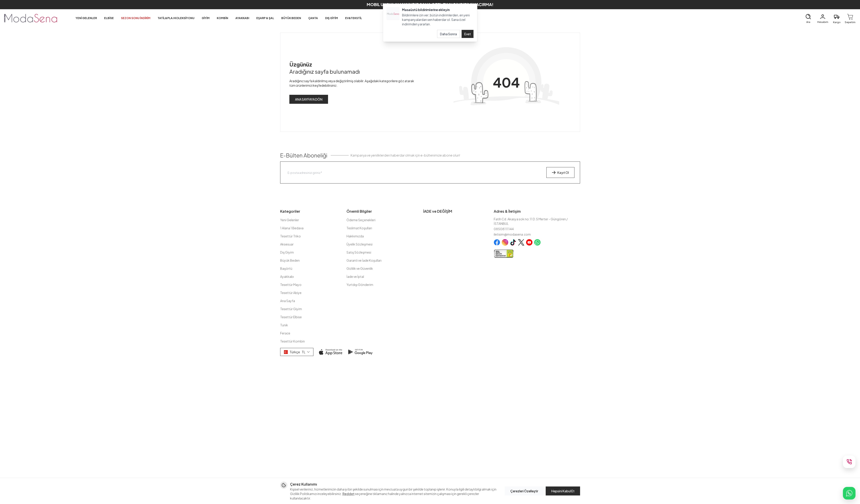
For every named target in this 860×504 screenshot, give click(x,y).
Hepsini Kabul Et (562, 491)
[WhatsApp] (849, 493)
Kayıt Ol (563, 172)
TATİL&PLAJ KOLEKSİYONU (176, 18)
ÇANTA (313, 18)
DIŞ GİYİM (331, 18)
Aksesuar (287, 244)
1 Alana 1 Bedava (292, 228)
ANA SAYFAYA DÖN (308, 99)
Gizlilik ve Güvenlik (359, 268)
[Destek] (849, 461)
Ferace (285, 333)
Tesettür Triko (290, 236)
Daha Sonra (448, 34)
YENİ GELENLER (86, 18)
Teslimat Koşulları (359, 228)
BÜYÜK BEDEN (291, 18)
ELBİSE (109, 18)
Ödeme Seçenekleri (360, 220)
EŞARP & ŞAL (265, 18)
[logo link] (31, 18)
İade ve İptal (355, 276)
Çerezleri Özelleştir (524, 491)
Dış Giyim (287, 252)
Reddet (348, 494)
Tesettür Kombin (292, 341)
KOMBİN (222, 18)
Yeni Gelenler (289, 220)
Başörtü (286, 268)
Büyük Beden (290, 260)
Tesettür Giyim (291, 309)
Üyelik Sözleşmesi (359, 244)
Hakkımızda (355, 236)
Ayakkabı (287, 276)
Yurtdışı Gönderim (359, 285)
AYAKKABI (242, 18)
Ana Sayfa (287, 301)
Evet (467, 34)
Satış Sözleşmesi (358, 252)
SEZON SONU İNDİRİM (135, 18)
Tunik (284, 325)
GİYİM (206, 18)
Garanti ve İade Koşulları (364, 260)
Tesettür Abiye (291, 293)
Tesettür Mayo (291, 285)
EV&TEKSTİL (353, 18)
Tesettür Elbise (291, 317)
